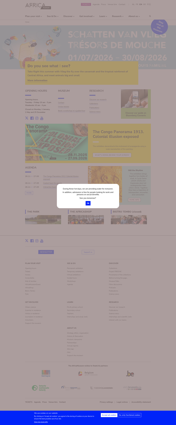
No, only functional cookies (129, 415)
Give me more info (41, 422)
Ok (88, 203)
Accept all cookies (109, 415)
